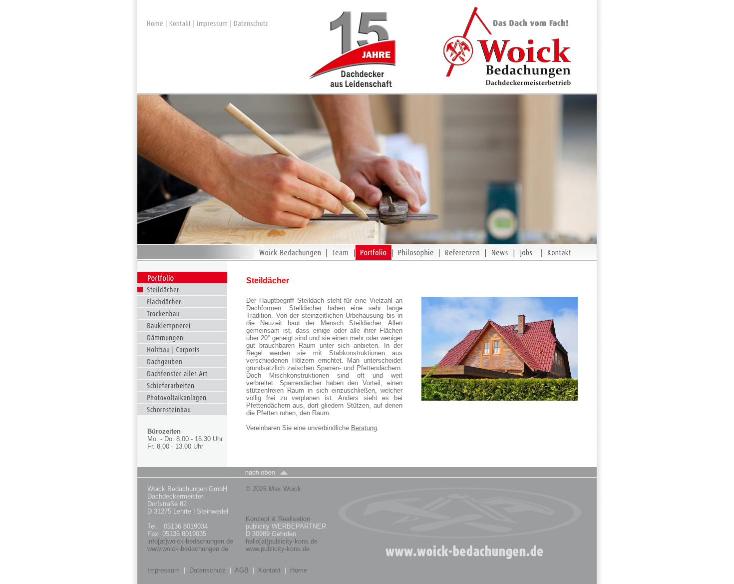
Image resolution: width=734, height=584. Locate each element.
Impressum (163, 570)
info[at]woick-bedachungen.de (190, 541)
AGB (242, 570)
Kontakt (269, 570)
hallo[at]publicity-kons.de (282, 541)
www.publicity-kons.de (278, 549)
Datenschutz (207, 570)
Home (298, 570)
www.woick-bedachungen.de (188, 549)
